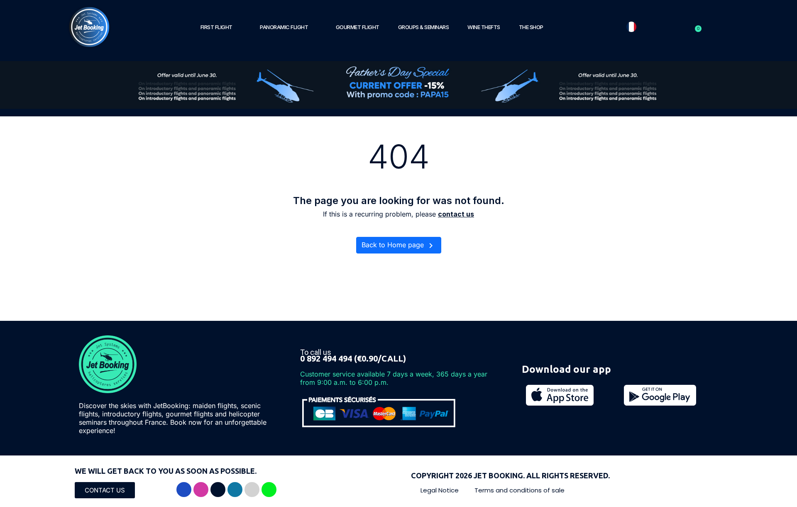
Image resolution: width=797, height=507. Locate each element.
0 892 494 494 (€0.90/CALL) (353, 358)
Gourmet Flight (357, 27)
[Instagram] (200, 489)
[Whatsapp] (269, 489)
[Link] (251, 489)
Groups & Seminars (423, 27)
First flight (216, 27)
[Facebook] (183, 489)
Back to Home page (399, 246)
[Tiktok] (217, 489)
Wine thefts (483, 27)
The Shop (531, 27)
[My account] (686, 27)
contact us (456, 214)
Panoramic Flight (284, 27)
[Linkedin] (234, 489)
